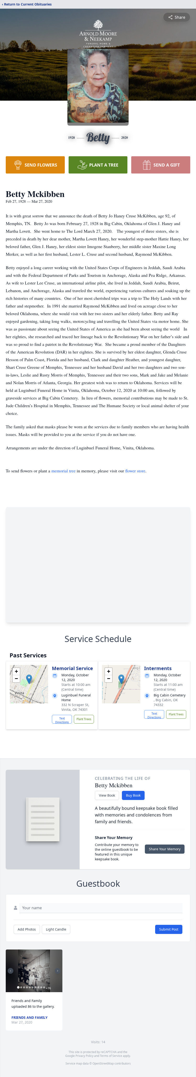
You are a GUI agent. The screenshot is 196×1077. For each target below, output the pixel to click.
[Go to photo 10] (44, 987)
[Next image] (57, 971)
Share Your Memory (164, 849)
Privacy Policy (84, 1056)
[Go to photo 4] (27, 987)
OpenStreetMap (103, 1063)
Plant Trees (83, 719)
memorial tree (63, 471)
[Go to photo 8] (38, 987)
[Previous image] (10, 971)
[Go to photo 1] (18, 987)
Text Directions (62, 720)
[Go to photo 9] (41, 987)
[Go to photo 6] (32, 987)
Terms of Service (111, 1056)
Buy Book (133, 795)
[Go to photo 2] (21, 987)
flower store (135, 471)
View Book (107, 795)
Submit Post (168, 929)
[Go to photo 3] (24, 987)
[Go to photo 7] (35, 987)
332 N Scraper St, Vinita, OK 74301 (75, 707)
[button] (29, 679)
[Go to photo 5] (30, 987)
